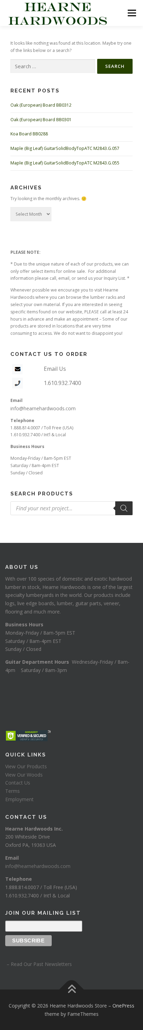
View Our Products (26, 766)
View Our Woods (24, 774)
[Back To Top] (71, 989)
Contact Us (17, 782)
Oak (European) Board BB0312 (41, 105)
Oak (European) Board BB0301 (41, 120)
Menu (131, 13)
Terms (12, 791)
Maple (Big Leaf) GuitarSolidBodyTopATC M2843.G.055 (64, 163)
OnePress (123, 1005)
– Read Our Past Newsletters (38, 964)
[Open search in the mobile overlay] (71, 508)
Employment (19, 799)
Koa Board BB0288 (29, 134)
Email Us (55, 369)
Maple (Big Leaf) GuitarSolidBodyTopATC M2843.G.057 (64, 148)
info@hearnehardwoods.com (43, 408)
